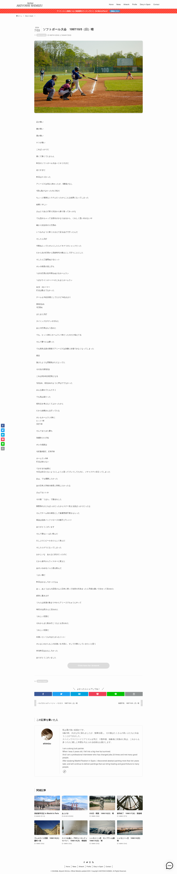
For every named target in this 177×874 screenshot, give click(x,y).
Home (68, 866)
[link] (64, 771)
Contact (108, 866)
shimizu (47, 743)
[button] (43, 694)
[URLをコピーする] (134, 694)
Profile (89, 866)
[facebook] (84, 862)
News (74, 866)
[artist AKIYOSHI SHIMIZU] (29, 4)
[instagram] (90, 862)
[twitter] (87, 862)
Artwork (81, 866)
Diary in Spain (41, 35)
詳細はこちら (115, 11)
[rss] (93, 862)
